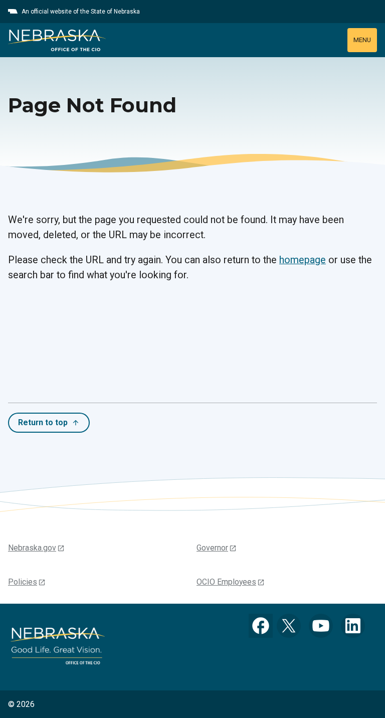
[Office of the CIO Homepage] (57, 40)
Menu (362, 40)
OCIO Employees (226, 582)
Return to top (43, 422)
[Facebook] (261, 626)
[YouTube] (321, 626)
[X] (289, 626)
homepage (302, 260)
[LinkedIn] (353, 626)
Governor (212, 548)
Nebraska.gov (32, 548)
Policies (22, 582)
